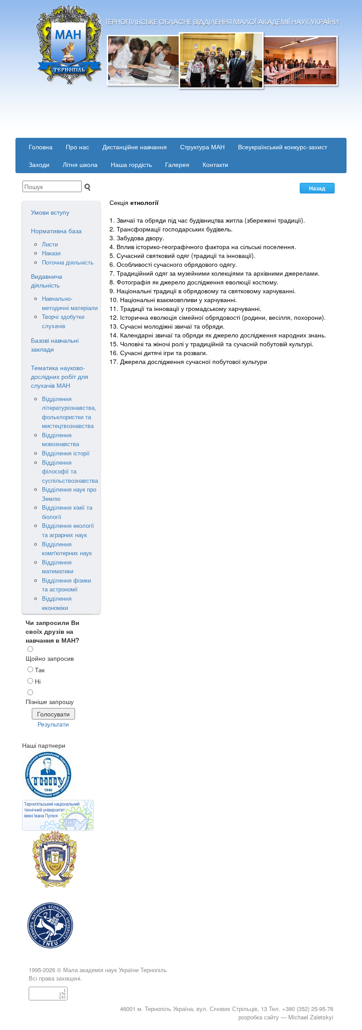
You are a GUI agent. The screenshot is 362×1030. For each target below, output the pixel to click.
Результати (53, 723)
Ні (38, 681)
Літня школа (80, 164)
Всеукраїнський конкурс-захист (282, 146)
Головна (41, 146)
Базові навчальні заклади (55, 344)
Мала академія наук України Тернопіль (115, 970)
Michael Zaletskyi (310, 1017)
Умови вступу (50, 212)
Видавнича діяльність (46, 280)
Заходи (39, 164)
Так (40, 669)
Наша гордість (131, 164)
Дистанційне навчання (134, 146)
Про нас (77, 146)
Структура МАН (202, 146)
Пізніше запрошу (50, 701)
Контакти (215, 164)
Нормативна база (56, 230)
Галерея (177, 164)
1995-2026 (42, 970)
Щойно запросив (50, 658)
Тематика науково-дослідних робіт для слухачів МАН (59, 376)
